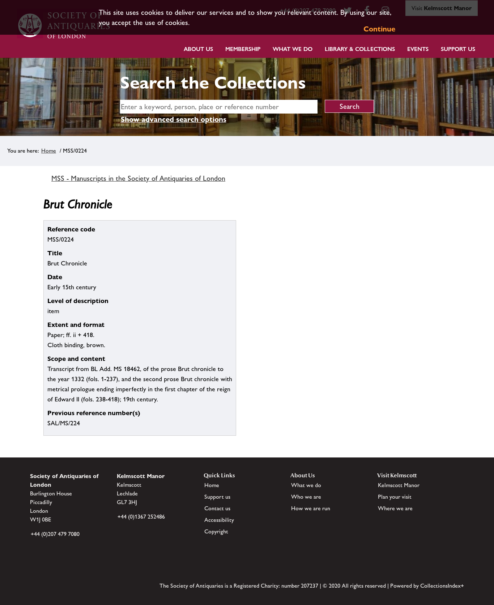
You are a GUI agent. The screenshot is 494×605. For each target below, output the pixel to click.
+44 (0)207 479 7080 (55, 534)
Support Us (458, 49)
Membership (242, 49)
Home (48, 150)
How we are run (310, 508)
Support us (217, 496)
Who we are (306, 496)
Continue (379, 29)
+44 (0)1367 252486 (141, 516)
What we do (292, 49)
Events (418, 49)
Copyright (216, 531)
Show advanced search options (173, 119)
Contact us (217, 508)
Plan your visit (395, 496)
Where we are (395, 508)
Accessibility (219, 519)
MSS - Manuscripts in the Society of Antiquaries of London (138, 178)
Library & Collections (360, 49)
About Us (198, 49)
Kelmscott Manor (399, 485)
